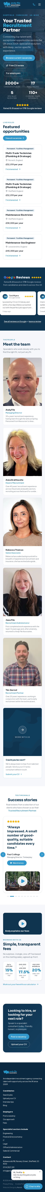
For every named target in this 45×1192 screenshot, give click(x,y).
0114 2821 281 (8, 1167)
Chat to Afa (34, 1186)
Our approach (8, 1119)
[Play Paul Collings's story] (22, 881)
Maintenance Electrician (19, 215)
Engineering (8, 1133)
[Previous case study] (3, 854)
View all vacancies (14, 138)
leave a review (35, 321)
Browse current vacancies (19, 58)
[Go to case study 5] (22, 896)
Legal (5, 1144)
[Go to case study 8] (31, 896)
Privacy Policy (8, 1184)
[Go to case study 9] (34, 896)
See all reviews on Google (15, 321)
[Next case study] (42, 854)
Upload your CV (19, 1044)
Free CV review (16, 65)
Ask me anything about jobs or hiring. (24, 1174)
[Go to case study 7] (28, 896)
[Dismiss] (40, 1172)
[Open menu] (39, 4)
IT (3, 1140)
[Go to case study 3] (16, 896)
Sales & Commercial (11, 1151)
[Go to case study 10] (37, 896)
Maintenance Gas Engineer (21, 242)
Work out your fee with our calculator (19, 984)
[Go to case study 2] (12, 896)
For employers (13, 73)
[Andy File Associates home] (11, 4)
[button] (18, 303)
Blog (5, 1105)
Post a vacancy (18, 1036)
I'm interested (12, 169)
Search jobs (8, 1095)
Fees (5, 1123)
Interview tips (8, 1102)
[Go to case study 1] (8, 896)
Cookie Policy (20, 1184)
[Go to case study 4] (19, 896)
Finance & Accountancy (12, 1137)
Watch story (18, 863)
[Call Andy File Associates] (34, 4)
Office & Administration (12, 1147)
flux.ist (19, 1187)
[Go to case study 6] (25, 896)
